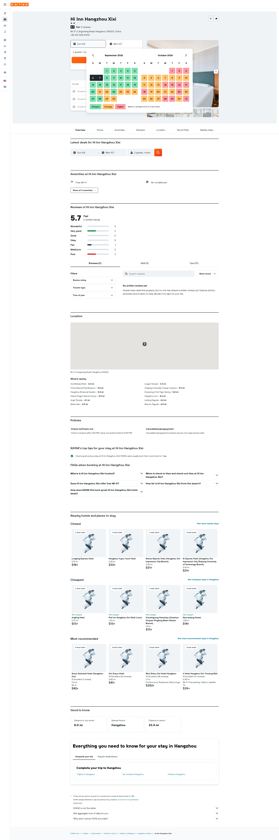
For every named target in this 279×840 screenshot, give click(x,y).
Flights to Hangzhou (86, 774)
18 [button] (128, 84)
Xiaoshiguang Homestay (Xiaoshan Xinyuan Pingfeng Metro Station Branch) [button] (162, 620)
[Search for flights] (5, 13)
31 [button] (186, 98)
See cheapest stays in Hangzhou (203, 579)
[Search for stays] (5, 19)
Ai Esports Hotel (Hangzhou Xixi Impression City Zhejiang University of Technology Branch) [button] (199, 561)
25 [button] (127, 91)
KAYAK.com (74, 833)
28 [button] (100, 98)
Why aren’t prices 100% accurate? (90, 818)
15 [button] (107, 84)
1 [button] (106, 70)
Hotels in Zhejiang (127, 833)
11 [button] (128, 77)
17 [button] (121, 84)
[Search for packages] (5, 32)
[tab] (95, 263)
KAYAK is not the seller (84, 808)
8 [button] (107, 77)
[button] (5, 4)
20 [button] (92, 91)
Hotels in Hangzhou (176, 774)
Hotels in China (110, 833)
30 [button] (113, 98)
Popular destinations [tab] (107, 756)
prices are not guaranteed (128, 799)
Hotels (85, 833)
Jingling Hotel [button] (78, 617)
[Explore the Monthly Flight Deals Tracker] (5, 52)
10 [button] (121, 77)
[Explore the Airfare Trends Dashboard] (5, 46)
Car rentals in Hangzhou (133, 774)
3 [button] (120, 70)
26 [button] (134, 91)
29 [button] (106, 98)
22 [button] (106, 91)
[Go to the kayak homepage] (19, 4)
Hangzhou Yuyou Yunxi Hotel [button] (122, 558)
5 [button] (134, 70)
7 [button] (99, 77)
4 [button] (127, 70)
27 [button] (93, 98)
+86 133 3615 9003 (80, 34)
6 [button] (93, 77)
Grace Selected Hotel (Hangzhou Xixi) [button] (87, 675)
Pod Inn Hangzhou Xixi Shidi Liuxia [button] (125, 617)
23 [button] (113, 91)
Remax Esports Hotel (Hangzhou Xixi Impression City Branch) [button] (163, 560)
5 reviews (86, 27)
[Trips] (5, 72)
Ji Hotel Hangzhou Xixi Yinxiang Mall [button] (200, 673)
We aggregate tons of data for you (90, 813)
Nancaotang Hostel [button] (192, 617)
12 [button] (135, 77)
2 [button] (114, 70)
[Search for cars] (5, 25)
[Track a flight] (5, 64)
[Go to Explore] (5, 58)
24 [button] (120, 91)
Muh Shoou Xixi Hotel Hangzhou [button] (161, 673)
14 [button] (100, 84)
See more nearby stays (208, 523)
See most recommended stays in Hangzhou (198, 638)
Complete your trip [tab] (84, 756)
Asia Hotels (96, 833)
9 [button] (114, 77)
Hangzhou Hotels (144, 833)
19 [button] (135, 84)
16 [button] (114, 84)
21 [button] (100, 91)
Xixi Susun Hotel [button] (116, 673)
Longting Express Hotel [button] (83, 558)
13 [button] (93, 84)
